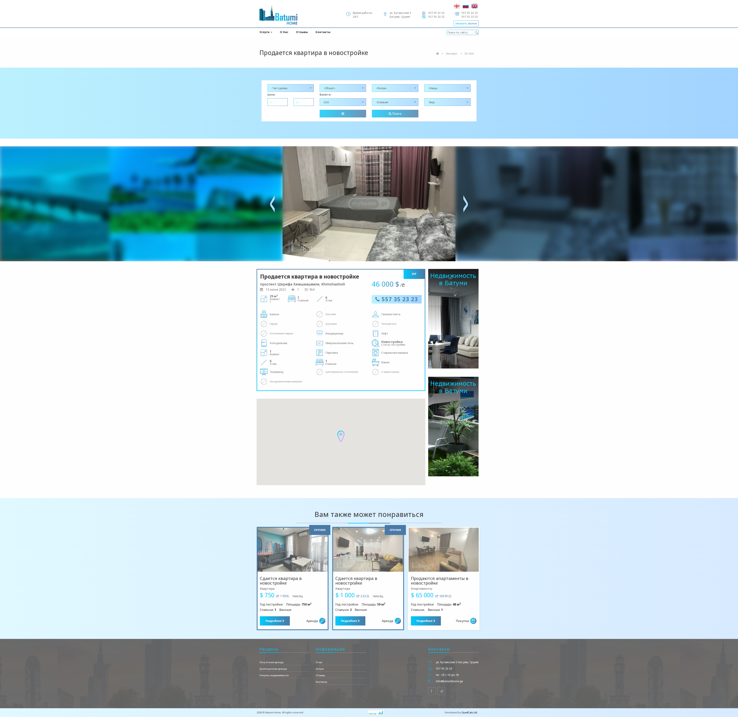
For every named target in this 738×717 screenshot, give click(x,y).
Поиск (396, 113)
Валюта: (325, 94)
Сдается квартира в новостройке (281, 580)
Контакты (323, 32)
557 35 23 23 (399, 299)
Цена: (271, 94)
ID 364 (469, 53)
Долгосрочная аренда (273, 668)
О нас (284, 32)
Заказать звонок (466, 23)
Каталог (451, 53)
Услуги (264, 32)
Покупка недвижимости (274, 675)
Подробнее (273, 621)
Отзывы (302, 32)
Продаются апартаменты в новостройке (439, 580)
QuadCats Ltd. (470, 712)
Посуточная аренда (271, 662)
